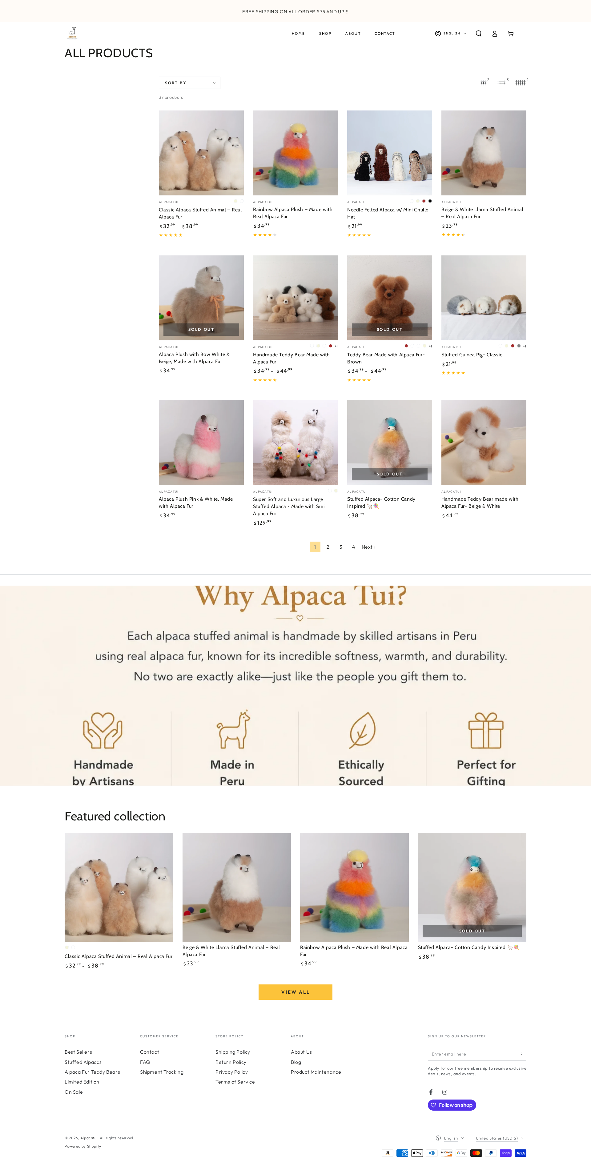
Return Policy (231, 1062)
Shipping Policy (232, 1052)
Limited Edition (82, 1082)
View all (295, 992)
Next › (369, 547)
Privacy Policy (231, 1072)
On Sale (74, 1092)
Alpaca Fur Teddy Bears (92, 1072)
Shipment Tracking (161, 1072)
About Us (301, 1052)
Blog (296, 1062)
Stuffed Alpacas (83, 1062)
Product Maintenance (316, 1072)
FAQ (145, 1062)
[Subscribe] (522, 1053)
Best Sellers (78, 1052)
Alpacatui (89, 1138)
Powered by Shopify (83, 1146)
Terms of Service (235, 1082)
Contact (149, 1052)
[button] (479, 33)
